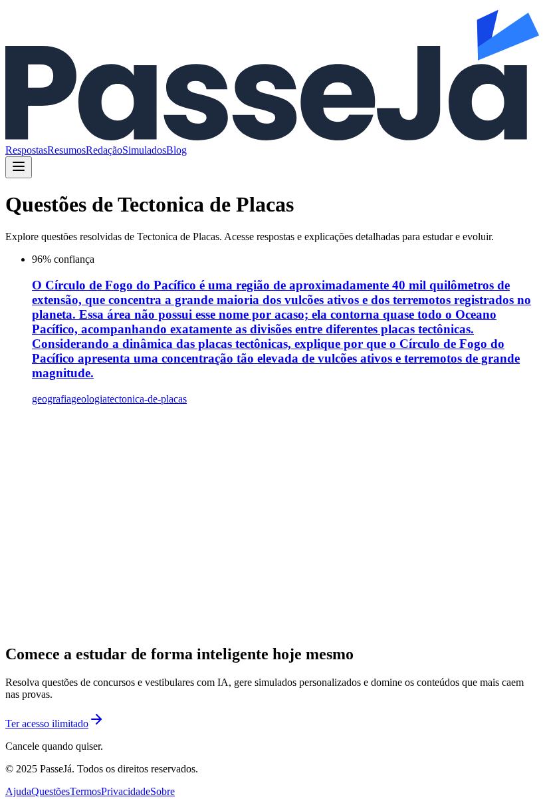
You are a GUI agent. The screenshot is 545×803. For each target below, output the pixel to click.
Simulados (144, 150)
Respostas (26, 150)
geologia (89, 398)
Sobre (162, 791)
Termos (85, 791)
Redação (104, 150)
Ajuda (18, 791)
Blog (176, 150)
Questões (50, 791)
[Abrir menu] (18, 167)
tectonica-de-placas (147, 398)
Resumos (66, 150)
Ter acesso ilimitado (46, 723)
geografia (51, 398)
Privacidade (125, 791)
